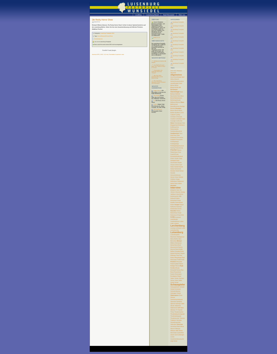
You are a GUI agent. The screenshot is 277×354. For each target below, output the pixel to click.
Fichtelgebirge (174, 144)
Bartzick (178, 94)
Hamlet (176, 167)
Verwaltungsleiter (175, 322)
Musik (177, 249)
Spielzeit (173, 303)
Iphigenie (173, 190)
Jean (177, 190)
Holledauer (173, 181)
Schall (172, 282)
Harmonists (177, 169)
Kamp (179, 200)
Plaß (183, 257)
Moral (176, 245)
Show (111, 36)
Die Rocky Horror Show (102, 19)
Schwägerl (173, 293)
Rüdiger (172, 266)
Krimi (182, 215)
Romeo (178, 270)
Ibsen (176, 183)
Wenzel (172, 328)
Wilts (177, 330)
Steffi (178, 307)
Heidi (177, 171)
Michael (179, 241)
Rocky (107, 36)
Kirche (179, 208)
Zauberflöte (180, 332)
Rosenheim (177, 272)
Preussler (179, 261)
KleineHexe (173, 213)
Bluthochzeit (174, 104)
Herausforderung (175, 175)
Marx (180, 239)
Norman (177, 253)
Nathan (172, 251)
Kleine (178, 211)
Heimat (181, 171)
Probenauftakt (174, 264)
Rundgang (173, 276)
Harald (181, 167)
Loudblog (138, 15)
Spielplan (179, 301)
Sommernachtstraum (176, 299)
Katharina (173, 206)
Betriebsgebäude (175, 100)
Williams (172, 330)
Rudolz (172, 274)
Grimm (177, 164)
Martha (176, 239)
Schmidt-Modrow (175, 291)
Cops (183, 119)
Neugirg (177, 251)
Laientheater (174, 219)
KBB (180, 196)
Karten (172, 204)
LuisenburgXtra (175, 234)
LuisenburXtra (174, 230)
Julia (177, 194)
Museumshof (174, 247)
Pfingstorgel (178, 257)
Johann (172, 192)
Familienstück (174, 133)
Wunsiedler (156, 95)
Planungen (173, 259)
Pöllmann (173, 255)
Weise (182, 326)
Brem (180, 110)
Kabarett (172, 198)
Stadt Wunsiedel (168, 15)
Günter (177, 158)
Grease (172, 164)
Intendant (173, 185)
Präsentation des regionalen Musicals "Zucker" (157, 72)
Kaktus (178, 198)
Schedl (172, 289)
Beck (178, 96)
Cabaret (172, 114)
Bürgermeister (174, 87)
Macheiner (173, 237)
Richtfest (173, 268)
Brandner (178, 108)
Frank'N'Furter (174, 154)
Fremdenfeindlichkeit (176, 156)
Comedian (178, 119)
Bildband (173, 102)
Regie (181, 266)
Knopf (179, 213)
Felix (178, 135)
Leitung (176, 223)
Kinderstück (173, 208)
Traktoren (173, 320)
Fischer (173, 150)
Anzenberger (177, 77)
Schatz (176, 282)
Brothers (177, 112)
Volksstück (173, 324)
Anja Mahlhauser (157, 109)
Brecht (177, 110)
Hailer (172, 167)
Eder (183, 123)
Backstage (175, 92)
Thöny (172, 312)
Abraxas (179, 70)
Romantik (173, 270)
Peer (180, 255)
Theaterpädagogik (175, 316)
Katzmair (179, 206)
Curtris (178, 121)
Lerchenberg (177, 225)
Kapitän (172, 202)
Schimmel (178, 289)
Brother (172, 112)
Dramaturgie (178, 123)
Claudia (172, 119)
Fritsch (172, 158)
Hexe (176, 177)
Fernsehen (180, 137)
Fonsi (179, 152)
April (183, 77)
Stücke (172, 305)
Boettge (182, 106)
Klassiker (173, 211)
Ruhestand (178, 274)
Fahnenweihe (174, 129)
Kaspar (177, 204)
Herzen (172, 177)
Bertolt (172, 98)
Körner (181, 194)
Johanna (177, 192)
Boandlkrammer (175, 106)
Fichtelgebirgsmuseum (177, 146)
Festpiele (173, 139)
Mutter (181, 249)
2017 (175, 70)
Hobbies (172, 179)
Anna (172, 77)
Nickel (182, 251)
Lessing (172, 228)
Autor (180, 83)
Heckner (172, 171)
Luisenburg (176, 232)
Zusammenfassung (176, 339)
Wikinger (177, 328)
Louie (183, 228)
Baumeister (173, 96)
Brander (172, 108)
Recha (177, 266)
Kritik (172, 217)
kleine (175, 341)
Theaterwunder (174, 318)
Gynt (180, 164)
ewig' (171, 341)
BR (180, 87)
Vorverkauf (173, 326)
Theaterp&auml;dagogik (177, 314)
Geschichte (173, 162)
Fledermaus (173, 152)
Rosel (172, 272)
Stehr (182, 307)
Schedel (182, 287)
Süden (172, 278)
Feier (175, 135)
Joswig (183, 192)
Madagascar (180, 237)
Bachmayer (174, 89)
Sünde (177, 278)
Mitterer (172, 243)
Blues (182, 102)
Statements (173, 307)
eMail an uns (156, 37)
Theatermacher (178, 312)
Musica (180, 247)
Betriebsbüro (178, 98)
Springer (178, 303)
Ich (154, 100)
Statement (178, 305)
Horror (98, 36)
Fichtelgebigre (174, 141)
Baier (181, 92)
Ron (182, 270)
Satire (180, 280)
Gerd (177, 160)
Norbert (172, 253)
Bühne (172, 85)
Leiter (172, 223)
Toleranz (182, 318)
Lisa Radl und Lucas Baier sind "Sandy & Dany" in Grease (158, 66)
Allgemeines (176, 75)
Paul (177, 255)
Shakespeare (174, 295)
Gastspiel (173, 160)
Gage (180, 158)
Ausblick (181, 81)
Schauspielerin (174, 287)
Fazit (171, 135)
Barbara (172, 94)
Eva (177, 127)
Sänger (179, 276)
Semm (179, 293)
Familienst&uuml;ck (176, 131)
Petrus (172, 257)
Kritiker (155, 104)
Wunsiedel (173, 332)
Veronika (179, 320)
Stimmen (173, 310)
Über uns (182, 15)
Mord (179, 245)
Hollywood (180, 181)
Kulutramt (178, 217)
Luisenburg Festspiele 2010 (107, 33)
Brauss (172, 110)
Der (181, 121)
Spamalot (173, 301)
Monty (172, 245)
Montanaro (178, 243)
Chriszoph (179, 116)
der (183, 339)
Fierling (172, 148)
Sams (176, 280)
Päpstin (182, 253)
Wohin (181, 330)
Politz (182, 259)
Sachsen (181, 278)
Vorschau (180, 324)
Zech (176, 335)
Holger (178, 179)
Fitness (179, 150)
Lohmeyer (178, 228)
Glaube (179, 162)
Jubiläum (173, 194)
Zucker (172, 337)
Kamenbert (173, 200)
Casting (178, 114)
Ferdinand (173, 137)
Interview (175, 187)
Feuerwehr (179, 139)
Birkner (178, 102)
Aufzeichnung (174, 81)
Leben (182, 221)
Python (181, 264)
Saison (172, 280)
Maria (172, 239)
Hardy (172, 169)
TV (177, 310)
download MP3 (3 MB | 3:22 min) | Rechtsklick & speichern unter (108, 54)
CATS (182, 112)
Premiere (173, 261)
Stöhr (182, 303)
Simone (172, 297)
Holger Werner (157, 90)
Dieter (172, 123)
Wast (178, 326)
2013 (171, 70)
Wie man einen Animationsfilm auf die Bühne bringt (157, 77)
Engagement (174, 125)
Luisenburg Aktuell (152, 15)
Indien (180, 183)
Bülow (176, 85)
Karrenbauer (179, 202)
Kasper (182, 204)
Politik (179, 259)
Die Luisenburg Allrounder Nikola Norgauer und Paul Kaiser (158, 82)
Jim (181, 190)
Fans (180, 133)
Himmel (181, 177)
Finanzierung (179, 148)
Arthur (172, 79)
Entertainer (181, 125)
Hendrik (172, 173)
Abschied (173, 73)
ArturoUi (176, 79)
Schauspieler (177, 284)
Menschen (173, 241)
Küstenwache (174, 196)
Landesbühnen (174, 221)
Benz (182, 96)
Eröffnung (173, 127)
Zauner (172, 335)
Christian (173, 116)
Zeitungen (181, 335)
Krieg (178, 215)
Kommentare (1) (98, 38)
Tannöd (180, 310)
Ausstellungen (174, 83)
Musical (103, 36)
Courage (173, 121)
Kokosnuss (173, 215)
